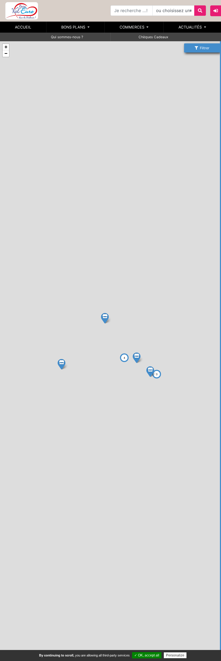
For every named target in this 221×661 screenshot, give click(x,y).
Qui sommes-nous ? (67, 37)
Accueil (23, 27)
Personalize (175, 655)
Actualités (190, 27)
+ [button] (6, 47)
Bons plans (73, 27)
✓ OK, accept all (146, 655)
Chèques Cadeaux (153, 37)
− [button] (6, 53)
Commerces (132, 27)
